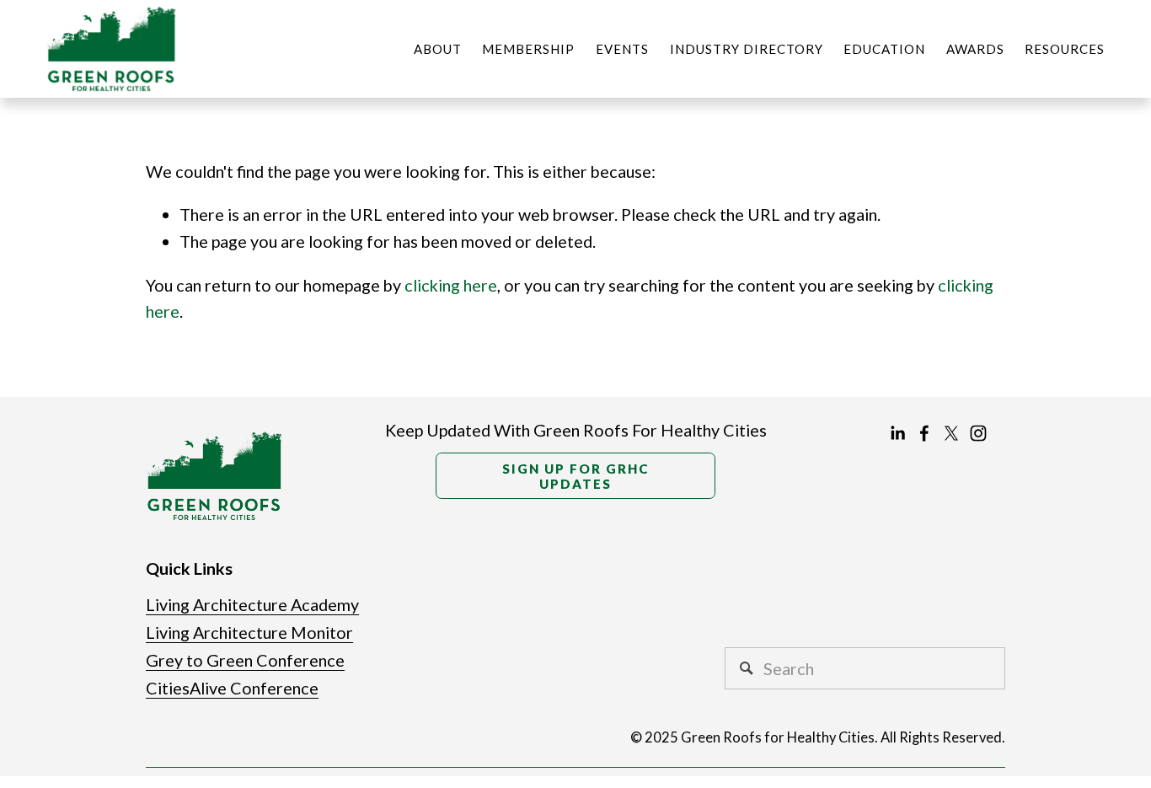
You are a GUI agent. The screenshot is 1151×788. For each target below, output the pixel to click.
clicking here (450, 285)
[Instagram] (978, 433)
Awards (975, 48)
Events (622, 48)
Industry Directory (746, 48)
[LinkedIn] (897, 433)
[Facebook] (924, 433)
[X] (951, 433)
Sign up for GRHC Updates (575, 476)
